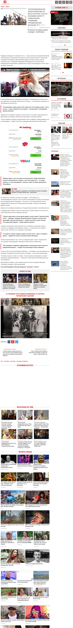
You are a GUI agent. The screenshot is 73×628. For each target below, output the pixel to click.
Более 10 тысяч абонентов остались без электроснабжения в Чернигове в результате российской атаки (61, 42)
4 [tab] (65, 45)
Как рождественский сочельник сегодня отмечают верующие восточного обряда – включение (6, 425)
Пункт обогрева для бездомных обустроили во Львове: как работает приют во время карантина (38, 352)
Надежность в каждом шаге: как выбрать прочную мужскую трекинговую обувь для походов (57, 105)
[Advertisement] (25, 149)
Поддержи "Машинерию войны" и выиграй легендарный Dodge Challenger (57, 57)
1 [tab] (58, 45)
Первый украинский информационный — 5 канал (5, 2)
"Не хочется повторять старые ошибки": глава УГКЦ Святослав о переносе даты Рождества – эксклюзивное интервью (41, 425)
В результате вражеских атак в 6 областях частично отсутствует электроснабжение (60, 39)
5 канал (23, 23)
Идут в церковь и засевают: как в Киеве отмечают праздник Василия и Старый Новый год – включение (29, 191)
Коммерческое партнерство (55, 115)
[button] (17, 302)
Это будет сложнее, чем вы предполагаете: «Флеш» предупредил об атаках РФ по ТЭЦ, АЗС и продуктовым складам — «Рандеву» (66, 194)
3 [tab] (62, 45)
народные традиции (22, 361)
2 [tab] (60, 45)
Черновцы (13, 361)
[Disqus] (25, 387)
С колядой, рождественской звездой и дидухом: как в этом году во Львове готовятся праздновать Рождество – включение (25, 444)
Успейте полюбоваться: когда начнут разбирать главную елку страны (24, 286)
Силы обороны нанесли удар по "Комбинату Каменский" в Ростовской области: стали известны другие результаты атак (66, 265)
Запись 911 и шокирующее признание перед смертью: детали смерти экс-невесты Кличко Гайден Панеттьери (65, 173)
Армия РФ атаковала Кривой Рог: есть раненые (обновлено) (65, 183)
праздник (6, 361)
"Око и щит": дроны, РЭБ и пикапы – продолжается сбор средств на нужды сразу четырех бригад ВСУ (56, 68)
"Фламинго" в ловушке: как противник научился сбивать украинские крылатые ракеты (66, 241)
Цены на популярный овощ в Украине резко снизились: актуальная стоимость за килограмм (66, 232)
